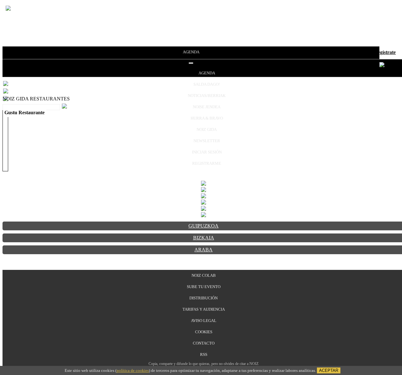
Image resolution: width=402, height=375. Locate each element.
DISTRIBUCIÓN (203, 298)
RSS (203, 354)
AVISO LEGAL (203, 320)
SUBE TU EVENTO (203, 286)
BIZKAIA (203, 237)
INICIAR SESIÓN (207, 152)
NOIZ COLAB (204, 275)
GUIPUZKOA (203, 225)
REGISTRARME (206, 163)
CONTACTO (204, 343)
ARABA (203, 249)
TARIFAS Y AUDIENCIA (203, 309)
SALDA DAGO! (206, 84)
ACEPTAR (328, 370)
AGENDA (191, 52)
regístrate (386, 52)
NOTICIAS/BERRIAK (206, 95)
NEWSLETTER (206, 140)
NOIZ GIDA (207, 129)
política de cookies (133, 370)
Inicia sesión (358, 52)
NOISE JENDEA (206, 106)
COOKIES (203, 331)
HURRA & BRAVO (207, 118)
